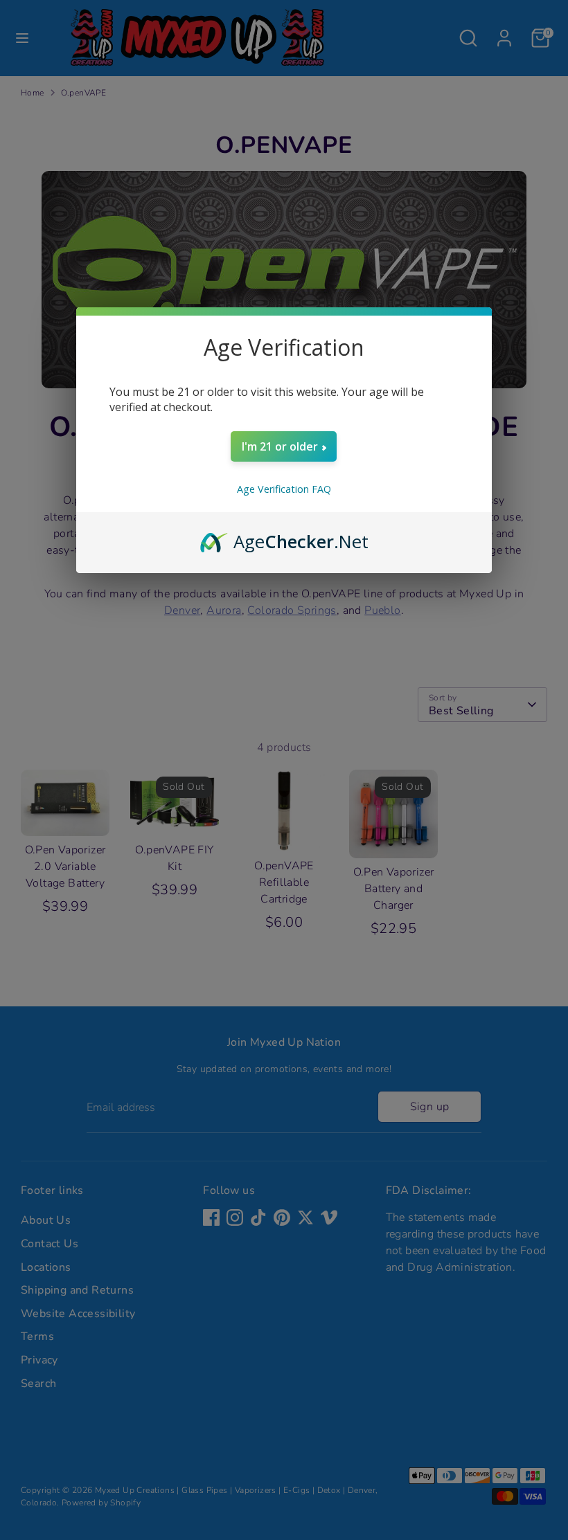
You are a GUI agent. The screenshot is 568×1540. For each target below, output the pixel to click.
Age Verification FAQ (284, 489)
